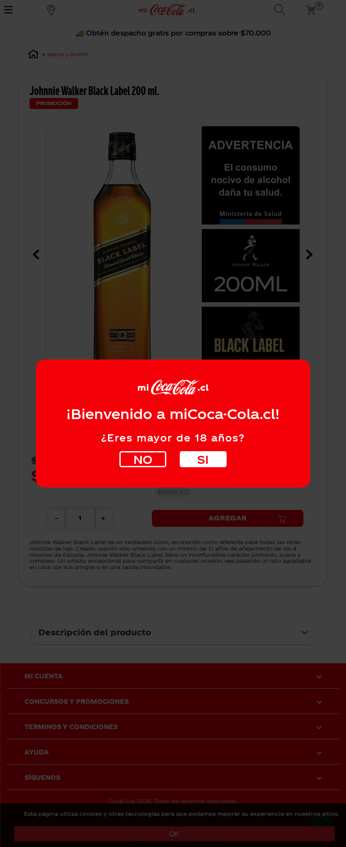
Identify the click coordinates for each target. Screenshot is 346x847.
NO (142, 459)
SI (203, 459)
